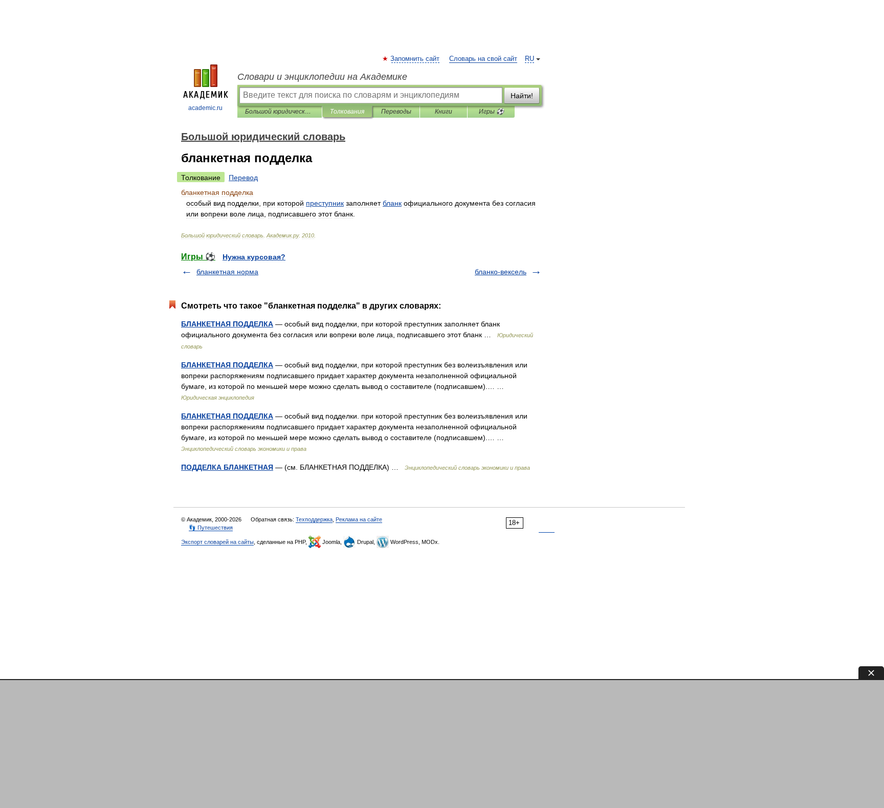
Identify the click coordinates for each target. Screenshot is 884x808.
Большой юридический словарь (279, 111)
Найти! (522, 96)
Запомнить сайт (415, 58)
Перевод (243, 177)
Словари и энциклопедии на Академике (322, 77)
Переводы (396, 111)
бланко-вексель (500, 272)
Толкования (347, 111)
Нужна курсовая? (254, 257)
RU (529, 58)
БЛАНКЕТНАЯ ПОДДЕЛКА (227, 324)
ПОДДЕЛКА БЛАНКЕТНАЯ (227, 467)
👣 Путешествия (211, 528)
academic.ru (205, 108)
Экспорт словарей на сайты (217, 542)
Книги (443, 111)
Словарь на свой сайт (483, 58)
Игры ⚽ (491, 111)
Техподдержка (314, 519)
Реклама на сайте (359, 519)
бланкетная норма (227, 272)
